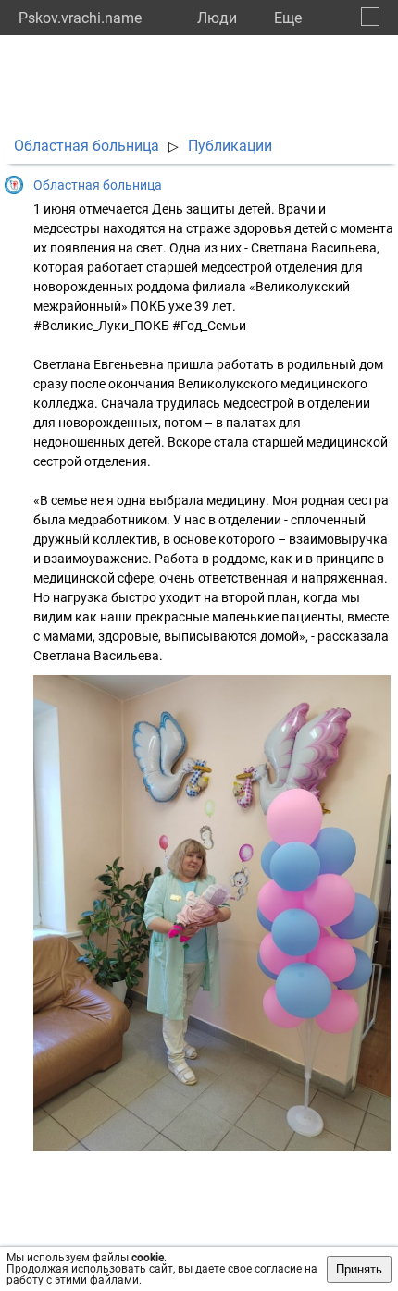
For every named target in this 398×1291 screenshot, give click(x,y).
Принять (359, 1269)
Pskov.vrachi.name (80, 18)
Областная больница (86, 145)
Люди (217, 18)
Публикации (230, 145)
